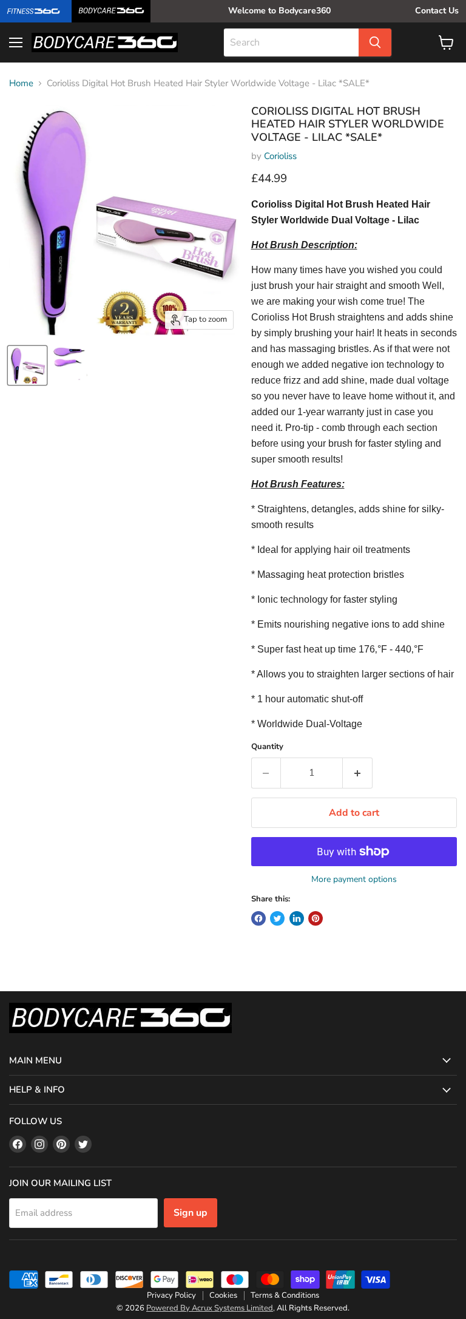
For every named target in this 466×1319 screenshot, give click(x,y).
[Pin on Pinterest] (315, 918)
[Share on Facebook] (258, 918)
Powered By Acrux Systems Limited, (210, 1308)
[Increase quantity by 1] (358, 773)
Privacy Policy (171, 1295)
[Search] (375, 42)
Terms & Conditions (285, 1295)
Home (21, 83)
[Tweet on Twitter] (277, 918)
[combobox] (291, 42)
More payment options (354, 879)
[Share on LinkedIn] (296, 918)
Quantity (267, 746)
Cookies (223, 1295)
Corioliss (280, 156)
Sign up (191, 1212)
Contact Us (437, 10)
